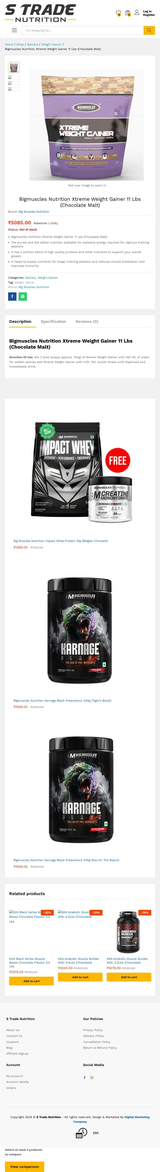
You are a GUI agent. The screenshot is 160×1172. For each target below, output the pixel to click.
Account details (17, 1081)
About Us (12, 1030)
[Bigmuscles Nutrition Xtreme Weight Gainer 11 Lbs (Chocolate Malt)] (12, 296)
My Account (14, 1076)
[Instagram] (92, 1078)
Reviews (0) (87, 321)
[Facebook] (84, 1078)
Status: (13, 229)
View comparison (24, 1167)
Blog (9, 1047)
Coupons (12, 1042)
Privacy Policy (93, 1030)
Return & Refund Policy (100, 1047)
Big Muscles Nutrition (34, 211)
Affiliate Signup (17, 1053)
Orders (11, 1088)
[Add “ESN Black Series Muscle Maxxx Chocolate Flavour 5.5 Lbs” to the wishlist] (31, 951)
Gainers (30, 277)
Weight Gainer (48, 277)
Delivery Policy (93, 1035)
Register (149, 14)
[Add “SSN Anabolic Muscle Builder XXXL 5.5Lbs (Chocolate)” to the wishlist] (80, 951)
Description (20, 321)
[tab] (22, 323)
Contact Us (14, 1035)
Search (149, 30)
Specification (53, 321)
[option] (31, 951)
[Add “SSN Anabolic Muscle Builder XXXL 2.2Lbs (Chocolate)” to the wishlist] (128, 951)
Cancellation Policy (96, 1042)
